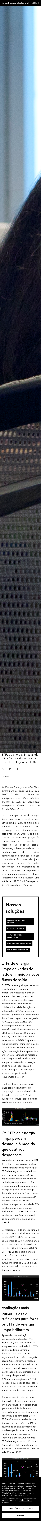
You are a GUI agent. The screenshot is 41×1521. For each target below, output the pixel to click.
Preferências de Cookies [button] (20, 1508)
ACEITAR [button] (20, 1515)
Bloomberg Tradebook (17, 950)
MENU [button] (34, 3)
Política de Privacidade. (11, 1490)
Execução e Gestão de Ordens (17, 921)
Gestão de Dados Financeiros (14, 936)
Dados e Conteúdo (15, 929)
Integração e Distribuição (19, 944)
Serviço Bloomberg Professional (15, 3)
